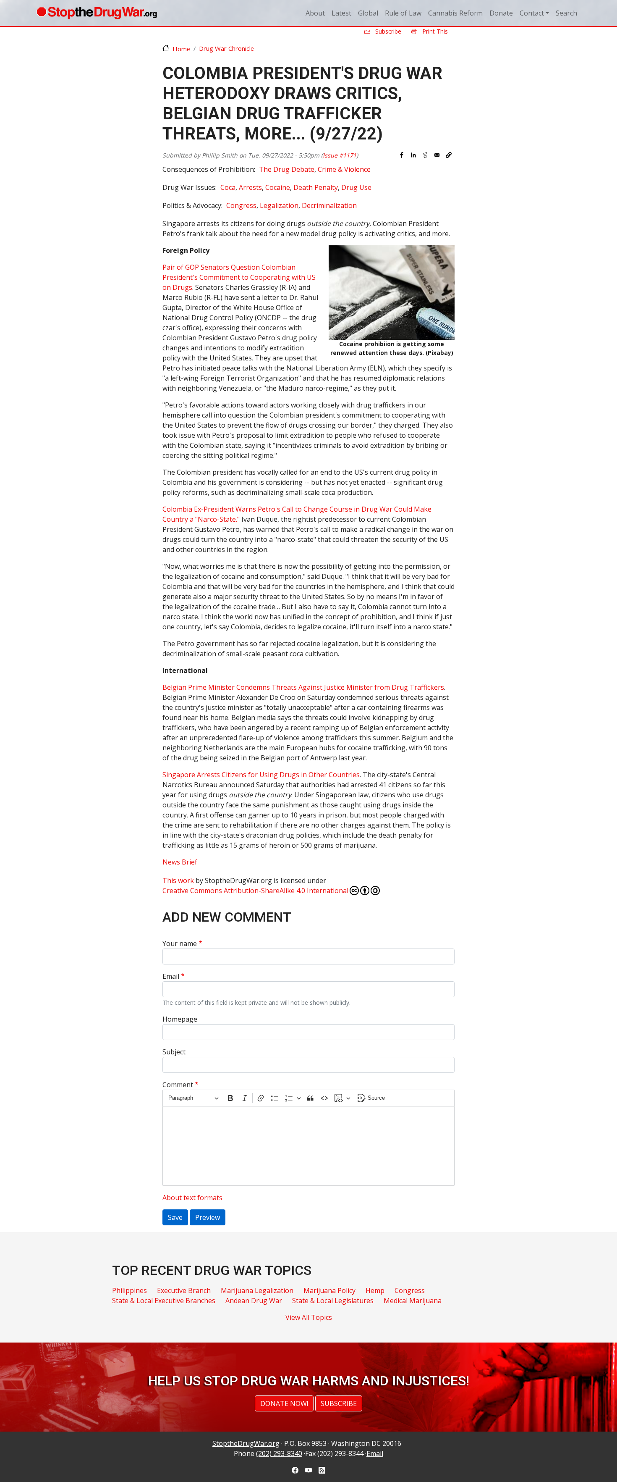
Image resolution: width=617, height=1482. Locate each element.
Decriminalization (329, 205)
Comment (177, 1084)
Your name (179, 943)
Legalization (279, 205)
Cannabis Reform (455, 13)
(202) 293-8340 (279, 1453)
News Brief (179, 862)
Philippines (129, 1290)
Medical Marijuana (413, 1300)
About (315, 13)
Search (566, 13)
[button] (448, 155)
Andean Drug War (253, 1300)
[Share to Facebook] (401, 155)
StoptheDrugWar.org (246, 1443)
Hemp (375, 1290)
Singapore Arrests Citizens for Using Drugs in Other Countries (261, 774)
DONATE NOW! (284, 1403)
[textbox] (308, 1146)
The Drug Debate (286, 169)
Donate (501, 13)
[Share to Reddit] (425, 155)
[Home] (97, 13)
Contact (532, 13)
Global (368, 13)
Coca (227, 187)
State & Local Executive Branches (163, 1300)
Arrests (250, 187)
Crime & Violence (344, 169)
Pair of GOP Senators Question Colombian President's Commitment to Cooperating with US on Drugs (239, 277)
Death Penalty (315, 187)
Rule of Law (403, 13)
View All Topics (308, 1317)
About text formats (192, 1197)
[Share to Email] (437, 155)
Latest (341, 13)
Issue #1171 (339, 155)
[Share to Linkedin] (413, 155)
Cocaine (277, 187)
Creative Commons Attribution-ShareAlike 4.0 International (255, 890)
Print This (434, 31)
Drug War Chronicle (226, 48)
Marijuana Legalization (257, 1290)
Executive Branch (184, 1290)
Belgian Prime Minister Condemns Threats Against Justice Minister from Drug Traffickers (303, 687)
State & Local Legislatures (333, 1300)
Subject (174, 1051)
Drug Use (356, 187)
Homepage (179, 1019)
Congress (241, 205)
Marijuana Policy (329, 1290)
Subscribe (387, 31)
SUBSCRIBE (339, 1403)
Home (181, 49)
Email (170, 976)
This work (178, 880)
